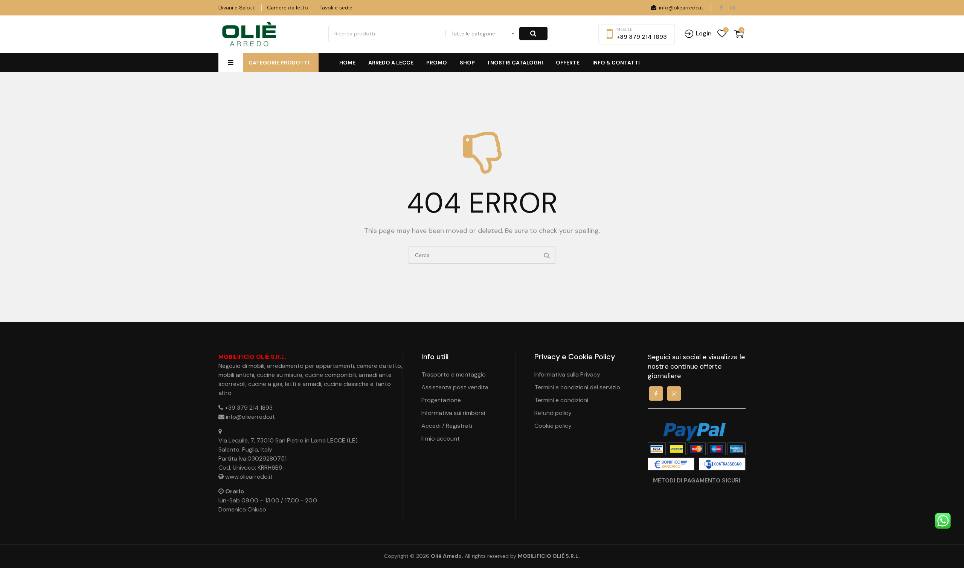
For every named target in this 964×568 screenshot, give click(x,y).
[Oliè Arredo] (248, 34)
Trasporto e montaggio (453, 374)
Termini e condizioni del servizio (577, 387)
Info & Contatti (616, 62)
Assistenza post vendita (454, 387)
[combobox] (483, 33)
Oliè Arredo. (447, 556)
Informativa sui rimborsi (453, 413)
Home (347, 62)
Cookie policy (553, 426)
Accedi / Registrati (446, 426)
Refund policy (553, 413)
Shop (467, 62)
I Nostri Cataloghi (515, 62)
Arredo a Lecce (390, 62)
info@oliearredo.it (680, 7)
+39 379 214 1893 (249, 408)
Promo (436, 62)
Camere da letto (287, 7)
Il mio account (440, 438)
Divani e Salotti (237, 7)
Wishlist (722, 33)
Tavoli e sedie (335, 7)
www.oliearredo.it (249, 477)
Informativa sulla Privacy (567, 374)
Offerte (568, 62)
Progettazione (441, 400)
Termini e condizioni (561, 400)
